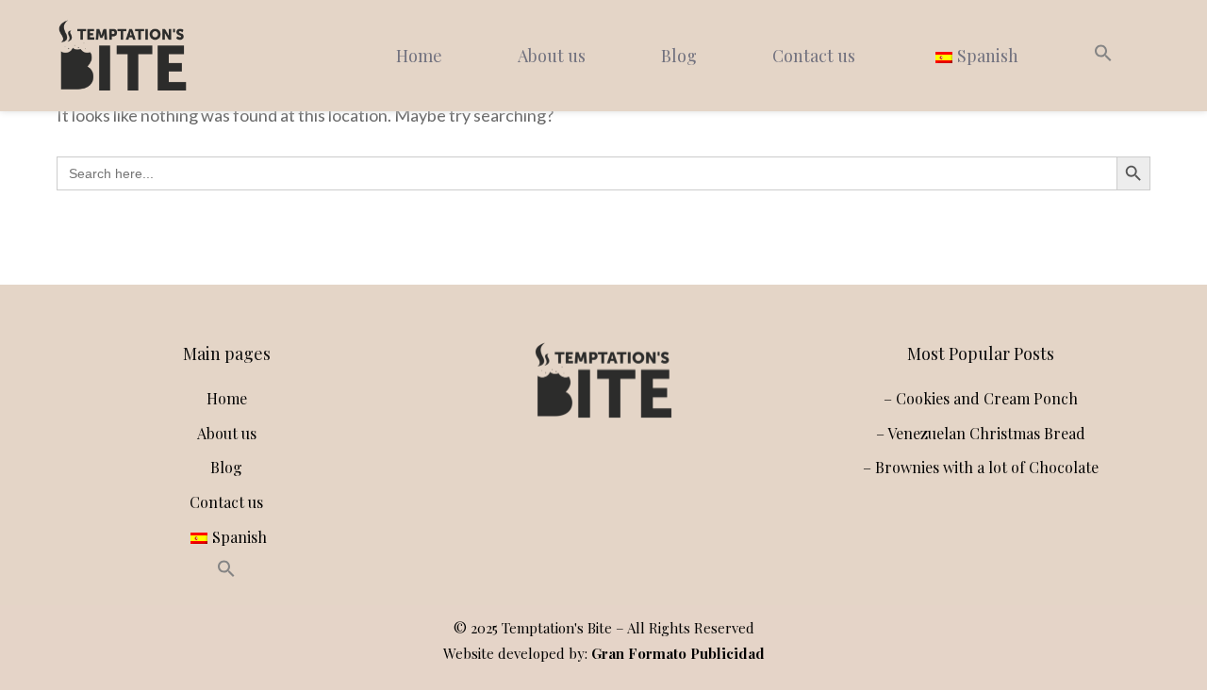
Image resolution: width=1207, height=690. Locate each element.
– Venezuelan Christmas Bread (980, 433)
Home (419, 55)
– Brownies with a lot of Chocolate (981, 467)
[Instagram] (558, 480)
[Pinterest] (641, 480)
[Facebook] (599, 480)
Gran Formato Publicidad (678, 653)
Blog (679, 55)
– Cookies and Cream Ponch (981, 398)
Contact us (813, 55)
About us (552, 55)
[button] (1103, 56)
